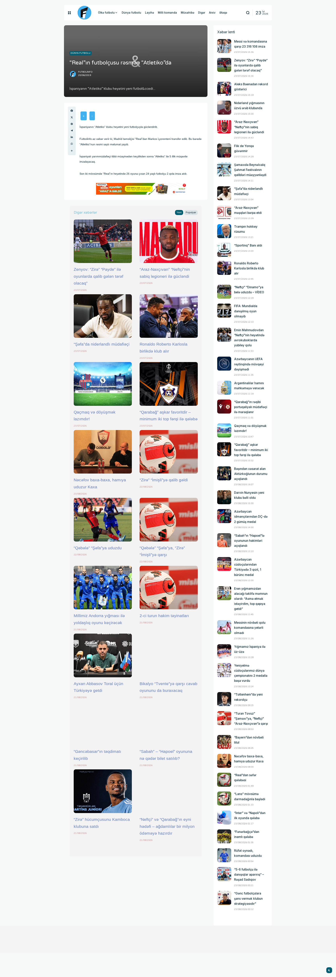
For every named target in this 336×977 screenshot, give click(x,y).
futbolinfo (85, 72)
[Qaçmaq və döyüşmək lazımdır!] (103, 384)
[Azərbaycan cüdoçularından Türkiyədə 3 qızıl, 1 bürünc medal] (224, 564)
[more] (71, 150)
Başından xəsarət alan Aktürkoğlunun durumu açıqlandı (250, 474)
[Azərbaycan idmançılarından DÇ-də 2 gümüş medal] (224, 516)
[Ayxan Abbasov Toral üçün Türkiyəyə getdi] (103, 655)
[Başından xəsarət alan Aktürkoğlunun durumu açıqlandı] (224, 473)
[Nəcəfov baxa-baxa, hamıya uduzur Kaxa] (103, 452)
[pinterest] (72, 124)
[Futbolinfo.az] (84, 12)
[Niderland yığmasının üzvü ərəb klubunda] (224, 108)
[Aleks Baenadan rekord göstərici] (224, 89)
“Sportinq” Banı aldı (248, 245)
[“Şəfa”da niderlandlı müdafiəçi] (103, 316)
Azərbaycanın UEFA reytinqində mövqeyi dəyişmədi (249, 364)
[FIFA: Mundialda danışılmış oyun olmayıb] (224, 311)
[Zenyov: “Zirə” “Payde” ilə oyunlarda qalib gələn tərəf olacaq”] (103, 241)
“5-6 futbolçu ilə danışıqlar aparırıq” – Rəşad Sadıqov (249, 874)
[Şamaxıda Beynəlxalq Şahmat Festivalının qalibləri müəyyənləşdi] (224, 169)
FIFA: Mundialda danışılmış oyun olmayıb (245, 311)
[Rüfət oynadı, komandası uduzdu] (224, 855)
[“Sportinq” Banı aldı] (224, 250)
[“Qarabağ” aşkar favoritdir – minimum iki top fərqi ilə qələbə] (169, 384)
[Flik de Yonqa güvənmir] (224, 151)
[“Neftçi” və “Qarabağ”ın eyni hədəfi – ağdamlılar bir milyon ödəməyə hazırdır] (169, 791)
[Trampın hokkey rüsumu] (224, 231)
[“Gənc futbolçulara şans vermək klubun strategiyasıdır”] (224, 898)
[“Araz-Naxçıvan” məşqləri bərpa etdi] (224, 212)
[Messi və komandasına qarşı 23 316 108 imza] (224, 46)
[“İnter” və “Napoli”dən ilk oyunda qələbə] (224, 818)
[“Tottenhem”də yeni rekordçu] (224, 699)
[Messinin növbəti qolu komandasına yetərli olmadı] (224, 627)
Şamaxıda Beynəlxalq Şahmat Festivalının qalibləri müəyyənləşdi (250, 170)
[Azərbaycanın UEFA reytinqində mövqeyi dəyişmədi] (224, 364)
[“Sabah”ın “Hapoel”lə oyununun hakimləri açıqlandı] (224, 540)
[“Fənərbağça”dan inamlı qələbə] (224, 836)
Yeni (179, 212)
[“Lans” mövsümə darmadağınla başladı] (224, 798)
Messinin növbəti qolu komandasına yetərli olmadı (249, 628)
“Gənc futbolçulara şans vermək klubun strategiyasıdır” (248, 898)
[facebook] (72, 111)
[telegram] (72, 130)
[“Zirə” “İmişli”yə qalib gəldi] (169, 452)
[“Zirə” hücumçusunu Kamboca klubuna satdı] (103, 791)
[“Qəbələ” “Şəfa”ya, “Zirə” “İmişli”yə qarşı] (169, 519)
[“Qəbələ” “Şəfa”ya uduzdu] (103, 519)
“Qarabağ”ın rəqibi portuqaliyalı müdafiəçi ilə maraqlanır (250, 407)
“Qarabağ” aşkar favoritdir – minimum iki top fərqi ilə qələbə (251, 450)
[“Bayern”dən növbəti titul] (224, 742)
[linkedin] (72, 137)
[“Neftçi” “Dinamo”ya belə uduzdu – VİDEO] (224, 292)
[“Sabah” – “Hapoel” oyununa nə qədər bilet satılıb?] (169, 723)
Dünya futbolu (80, 53)
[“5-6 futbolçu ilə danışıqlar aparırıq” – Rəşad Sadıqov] (224, 874)
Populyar (191, 212)
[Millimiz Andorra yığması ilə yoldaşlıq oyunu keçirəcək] (103, 587)
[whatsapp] (72, 144)
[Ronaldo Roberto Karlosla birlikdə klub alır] (169, 316)
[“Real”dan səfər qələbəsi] (224, 780)
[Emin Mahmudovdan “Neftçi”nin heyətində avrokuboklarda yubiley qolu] (224, 335)
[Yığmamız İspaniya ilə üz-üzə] (224, 651)
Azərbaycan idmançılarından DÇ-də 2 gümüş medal (251, 516)
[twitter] (72, 117)
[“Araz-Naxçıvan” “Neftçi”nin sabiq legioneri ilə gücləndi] (169, 241)
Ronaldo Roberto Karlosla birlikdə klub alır (249, 268)
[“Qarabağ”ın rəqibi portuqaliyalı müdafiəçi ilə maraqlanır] (224, 407)
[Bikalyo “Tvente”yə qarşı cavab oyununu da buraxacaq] (169, 655)
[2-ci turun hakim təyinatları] (169, 587)
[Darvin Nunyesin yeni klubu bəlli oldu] (224, 497)
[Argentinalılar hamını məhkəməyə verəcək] (224, 388)
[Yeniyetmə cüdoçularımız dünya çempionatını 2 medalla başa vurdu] (224, 670)
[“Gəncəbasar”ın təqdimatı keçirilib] (103, 723)
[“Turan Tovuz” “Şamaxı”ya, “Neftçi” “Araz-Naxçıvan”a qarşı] (224, 718)
